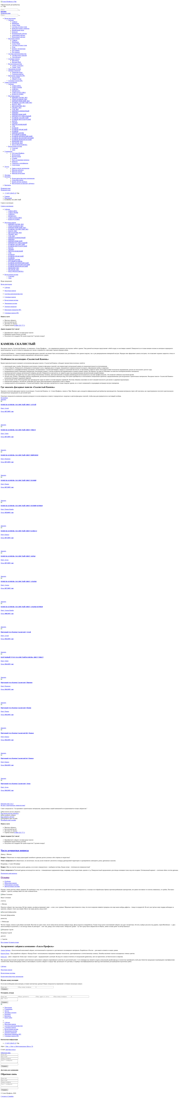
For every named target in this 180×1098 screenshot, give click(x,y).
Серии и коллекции (10, 82)
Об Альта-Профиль (18, 153)
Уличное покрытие (14, 70)
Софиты (14, 22)
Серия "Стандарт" (18, 65)
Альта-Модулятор (17, 180)
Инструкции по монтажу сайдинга (23, 183)
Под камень (16, 50)
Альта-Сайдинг (6, 950)
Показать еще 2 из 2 (7, 803)
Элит (13, 150)
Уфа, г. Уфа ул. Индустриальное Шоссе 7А (19, 1046)
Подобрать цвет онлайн (8, 820)
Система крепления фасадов (17, 54)
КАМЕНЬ (15, 131)
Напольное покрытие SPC (16, 75)
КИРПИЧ (15, 112)
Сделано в (7, 1096)
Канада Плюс (5, 953)
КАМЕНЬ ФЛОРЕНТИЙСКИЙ (22, 136)
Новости (15, 161)
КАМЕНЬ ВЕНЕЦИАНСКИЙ (22, 139)
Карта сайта (8, 1017)
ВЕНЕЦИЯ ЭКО (17, 141)
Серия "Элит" (16, 67)
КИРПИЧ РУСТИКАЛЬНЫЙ (21, 116)
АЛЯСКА (15, 89)
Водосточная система (15, 64)
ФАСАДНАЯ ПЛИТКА (19, 144)
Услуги (6, 166)
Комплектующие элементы (20, 28)
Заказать (3, 399)
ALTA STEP (16, 77)
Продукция (8, 198)
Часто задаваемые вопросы (20, 160)
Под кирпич (16, 52)
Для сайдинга (16, 57)
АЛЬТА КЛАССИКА (19, 92)
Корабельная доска (18, 30)
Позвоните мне (5, 13)
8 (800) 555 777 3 (19, 325)
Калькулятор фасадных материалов (23, 178)
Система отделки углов (19, 27)
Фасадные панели (14, 38)
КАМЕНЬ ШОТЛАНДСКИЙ (21, 119)
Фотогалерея (16, 155)
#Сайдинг (7, 881)
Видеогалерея (16, 156)
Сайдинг (11, 20)
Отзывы (14, 158)
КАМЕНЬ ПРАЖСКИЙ (19, 129)
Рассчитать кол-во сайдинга (10, 813)
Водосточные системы (8, 973)
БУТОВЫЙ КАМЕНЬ (19, 134)
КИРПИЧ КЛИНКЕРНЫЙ (20, 111)
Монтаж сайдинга (18, 170)
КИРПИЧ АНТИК (18, 133)
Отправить (5, 989)
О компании (8, 151)
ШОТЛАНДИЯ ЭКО (19, 106)
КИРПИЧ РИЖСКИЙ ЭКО (21, 101)
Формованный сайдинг (19, 33)
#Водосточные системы (12, 886)
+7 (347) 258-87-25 (10, 193)
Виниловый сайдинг (18, 37)
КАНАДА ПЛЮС (18, 94)
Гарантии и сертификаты (20, 163)
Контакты (7, 185)
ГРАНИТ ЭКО (16, 107)
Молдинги (15, 60)
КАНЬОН (15, 128)
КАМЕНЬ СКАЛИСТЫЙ (20, 118)
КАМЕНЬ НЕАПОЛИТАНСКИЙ (23, 138)
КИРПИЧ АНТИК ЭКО (19, 97)
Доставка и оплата (10, 1012)
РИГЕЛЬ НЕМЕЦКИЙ (19, 124)
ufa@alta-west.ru (10, 1049)
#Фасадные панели (10, 883)
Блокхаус (15, 32)
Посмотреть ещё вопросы (9, 873)
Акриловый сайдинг (18, 35)
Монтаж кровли (17, 171)
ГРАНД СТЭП (16, 79)
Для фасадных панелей (19, 55)
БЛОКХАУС (16, 91)
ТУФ (13, 126)
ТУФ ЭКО (15, 109)
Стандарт (15, 148)
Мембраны (15, 23)
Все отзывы (4, 942)
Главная (7, 196)
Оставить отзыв (14, 942)
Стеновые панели (14, 59)
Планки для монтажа (18, 48)
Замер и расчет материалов (20, 168)
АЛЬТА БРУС (16, 86)
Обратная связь (5, 1053)
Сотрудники (16, 165)
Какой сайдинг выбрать (19, 182)
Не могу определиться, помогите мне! (13, 805)
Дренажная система (14, 69)
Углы (13, 47)
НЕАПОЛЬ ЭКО (17, 143)
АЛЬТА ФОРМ (17, 87)
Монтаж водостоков (18, 173)
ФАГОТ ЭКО (16, 104)
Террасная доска (17, 72)
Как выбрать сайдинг (7, 817)
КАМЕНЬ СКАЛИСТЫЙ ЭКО (22, 102)
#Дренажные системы (11, 885)
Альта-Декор (16, 25)
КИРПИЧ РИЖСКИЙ (19, 114)
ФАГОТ (14, 121)
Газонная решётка (17, 74)
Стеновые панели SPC (15, 80)
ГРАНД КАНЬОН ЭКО (19, 99)
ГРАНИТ (15, 123)
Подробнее (4, 398)
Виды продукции (10, 18)
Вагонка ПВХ (16, 62)
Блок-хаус (4, 956)
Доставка (7, 175)
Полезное (7, 176)
